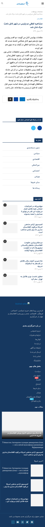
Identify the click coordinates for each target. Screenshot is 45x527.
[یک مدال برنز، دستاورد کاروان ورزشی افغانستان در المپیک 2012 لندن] (22, 425)
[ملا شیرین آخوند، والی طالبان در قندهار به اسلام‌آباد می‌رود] (10, 265)
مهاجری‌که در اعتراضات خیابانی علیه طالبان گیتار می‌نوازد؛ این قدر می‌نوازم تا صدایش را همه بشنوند (31, 210)
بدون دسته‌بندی (33, 147)
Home (40, 12)
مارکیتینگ (37, 361)
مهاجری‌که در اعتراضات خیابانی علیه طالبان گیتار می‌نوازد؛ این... (16, 500)
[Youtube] (18, 522)
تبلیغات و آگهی (35, 348)
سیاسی (37, 153)
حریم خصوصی (36, 331)
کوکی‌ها (38, 339)
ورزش (38, 393)
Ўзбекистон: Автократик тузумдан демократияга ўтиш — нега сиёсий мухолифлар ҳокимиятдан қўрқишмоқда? (22, 445)
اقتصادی (36, 159)
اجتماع (38, 384)
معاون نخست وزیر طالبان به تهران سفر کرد (31, 277)
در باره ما (37, 344)
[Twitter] (33, 128)
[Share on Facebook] (16, 99)
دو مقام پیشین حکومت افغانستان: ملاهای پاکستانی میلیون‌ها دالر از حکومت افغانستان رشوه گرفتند (31, 246)
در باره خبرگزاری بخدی (32, 326)
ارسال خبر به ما (35, 352)
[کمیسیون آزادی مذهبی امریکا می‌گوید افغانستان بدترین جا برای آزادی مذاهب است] (10, 228)
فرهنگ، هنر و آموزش (33, 397)
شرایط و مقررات (35, 335)
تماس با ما (37, 356)
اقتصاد (38, 380)
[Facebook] (39, 128)
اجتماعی (36, 170)
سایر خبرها (35, 182)
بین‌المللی (36, 165)
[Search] (2, 3)
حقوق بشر (37, 376)
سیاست (38, 371)
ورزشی (37, 176)
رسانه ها (36, 188)
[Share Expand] (10, 99)
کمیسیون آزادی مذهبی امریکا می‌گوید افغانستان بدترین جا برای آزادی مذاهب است (31, 228)
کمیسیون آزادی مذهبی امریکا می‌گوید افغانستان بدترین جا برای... (15, 485)
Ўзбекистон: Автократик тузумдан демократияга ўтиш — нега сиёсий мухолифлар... (15, 470)
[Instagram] (22, 522)
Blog (34, 12)
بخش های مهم (35, 366)
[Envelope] (13, 522)
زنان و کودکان (36, 401)
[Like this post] (21, 99)
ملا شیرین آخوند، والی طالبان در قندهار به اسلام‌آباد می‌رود (31, 263)
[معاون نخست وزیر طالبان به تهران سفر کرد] (10, 280)
